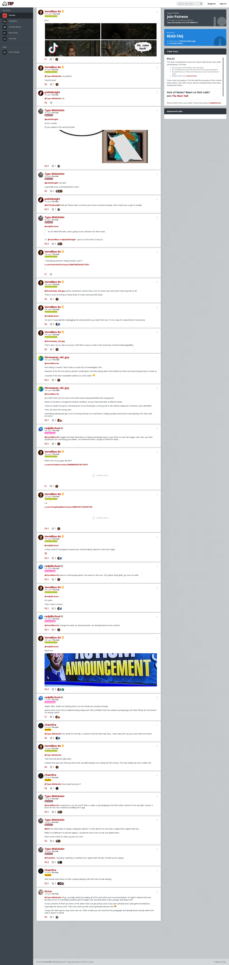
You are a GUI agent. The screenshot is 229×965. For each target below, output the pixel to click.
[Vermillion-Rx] (56, 59)
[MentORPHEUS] (61, 420)
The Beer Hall (180, 95)
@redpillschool (51, 226)
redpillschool (52, 428)
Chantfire (50, 701)
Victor (48, 867)
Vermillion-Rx (53, 11)
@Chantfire (50, 834)
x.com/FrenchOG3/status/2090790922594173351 (67, 264)
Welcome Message (188, 41)
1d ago (47, 676)
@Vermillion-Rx (52, 363)
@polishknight (51, 119)
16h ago (48, 254)
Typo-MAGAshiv (55, 110)
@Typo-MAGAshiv (53, 76)
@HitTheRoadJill (52, 205)
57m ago (48, 14)
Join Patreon (177, 16)
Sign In (223, 3)
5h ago (47, 220)
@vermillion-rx (55, 239)
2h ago (47, 69)
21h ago (48, 484)
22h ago (48, 566)
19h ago (48, 284)
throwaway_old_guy (57, 357)
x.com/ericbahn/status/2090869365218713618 (66, 464)
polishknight (52, 92)
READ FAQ (175, 36)
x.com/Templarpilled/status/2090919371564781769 (68, 495)
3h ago (47, 95)
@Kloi (47, 805)
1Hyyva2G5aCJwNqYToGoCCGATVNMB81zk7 (182, 22)
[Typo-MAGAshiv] (58, 165)
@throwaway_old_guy (55, 291)
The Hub (56, 14)
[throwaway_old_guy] (63, 665)
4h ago (47, 113)
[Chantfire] (56, 714)
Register (212, 3)
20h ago (48, 430)
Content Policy (176, 43)
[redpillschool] (60, 324)
